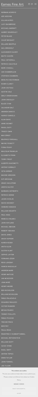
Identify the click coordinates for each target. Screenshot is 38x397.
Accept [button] (19, 393)
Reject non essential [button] (19, 388)
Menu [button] (35, 4)
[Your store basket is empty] (29, 4)
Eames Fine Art (12, 4)
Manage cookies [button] (19, 384)
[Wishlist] (32, 4)
